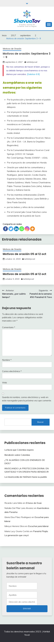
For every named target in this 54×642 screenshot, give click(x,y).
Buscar (40, 422)
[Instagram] (27, 228)
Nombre (6, 359)
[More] (32, 228)
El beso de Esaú (34, 503)
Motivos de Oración (12, 48)
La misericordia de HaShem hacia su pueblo (25, 476)
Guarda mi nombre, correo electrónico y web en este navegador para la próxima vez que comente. (27, 399)
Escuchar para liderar (38, 526)
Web (4, 382)
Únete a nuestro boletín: (22, 601)
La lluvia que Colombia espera (19, 449)
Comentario (8, 327)
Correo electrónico (12, 371)
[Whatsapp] (21, 228)
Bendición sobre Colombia (17, 455)
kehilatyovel (32, 62)
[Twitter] (10, 228)
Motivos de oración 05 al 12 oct (24, 254)
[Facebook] (5, 228)
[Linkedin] (16, 228)
